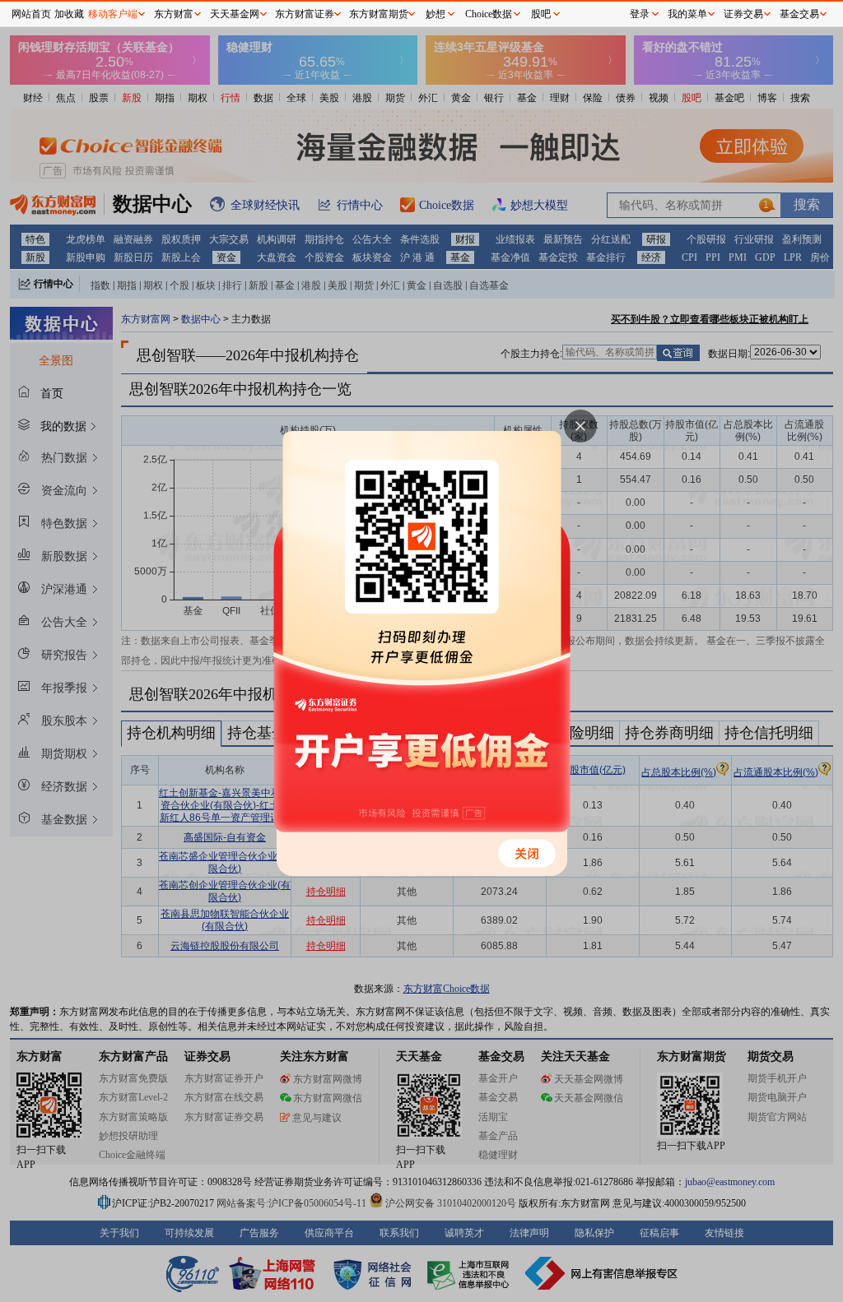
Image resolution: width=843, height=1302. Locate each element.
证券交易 (743, 14)
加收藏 (69, 14)
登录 (640, 14)
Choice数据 (488, 14)
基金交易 (799, 14)
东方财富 (173, 14)
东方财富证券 (304, 14)
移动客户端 (112, 14)
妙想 (435, 14)
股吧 (541, 14)
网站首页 (31, 14)
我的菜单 (687, 14)
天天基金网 (234, 14)
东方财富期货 (378, 14)
